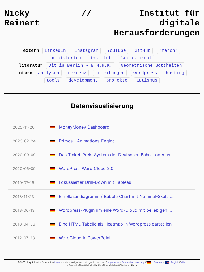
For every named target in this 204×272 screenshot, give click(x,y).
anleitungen (110, 73)
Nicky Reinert (22, 18)
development (83, 80)
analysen (48, 73)
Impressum (113, 262)
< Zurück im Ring (75, 265)
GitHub (143, 50)
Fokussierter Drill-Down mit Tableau (95, 182)
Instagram (87, 50)
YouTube (116, 50)
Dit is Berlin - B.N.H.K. (80, 65)
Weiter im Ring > (128, 265)
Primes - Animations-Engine (87, 140)
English (174, 262)
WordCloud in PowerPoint (85, 237)
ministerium (66, 58)
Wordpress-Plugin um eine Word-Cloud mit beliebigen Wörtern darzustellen (116, 210)
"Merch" (168, 50)
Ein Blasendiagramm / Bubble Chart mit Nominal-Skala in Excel (116, 196)
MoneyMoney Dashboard (84, 127)
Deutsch (158, 262)
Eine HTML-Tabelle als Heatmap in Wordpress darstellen (115, 224)
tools (53, 80)
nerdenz (77, 73)
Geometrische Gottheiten (151, 65)
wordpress (145, 73)
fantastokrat (136, 58)
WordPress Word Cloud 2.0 (86, 168)
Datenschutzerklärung (133, 262)
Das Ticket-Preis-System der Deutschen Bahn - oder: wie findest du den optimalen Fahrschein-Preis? (116, 154)
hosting (175, 73)
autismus (147, 80)
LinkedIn (55, 50)
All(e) (183, 262)
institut (100, 58)
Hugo (57, 262)
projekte (117, 80)
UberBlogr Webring (108, 265)
